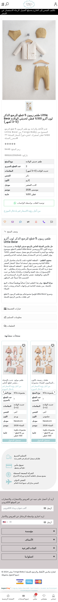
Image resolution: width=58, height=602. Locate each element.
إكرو (28, 180)
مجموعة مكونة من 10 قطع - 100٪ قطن (20, 432)
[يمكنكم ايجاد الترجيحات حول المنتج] (52, 222)
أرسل (49, 508)
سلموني (17, 416)
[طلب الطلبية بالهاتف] (44, 222)
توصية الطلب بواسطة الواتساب (30, 202)
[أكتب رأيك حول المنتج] (21, 222)
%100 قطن (31, 194)
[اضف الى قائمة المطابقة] (29, 222)
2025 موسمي (32, 189)
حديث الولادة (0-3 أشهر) (37, 170)
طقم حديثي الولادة (34, 161)
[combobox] (5, 522)
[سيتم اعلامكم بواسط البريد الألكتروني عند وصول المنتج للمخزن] (36, 222)
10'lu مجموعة (19, 392)
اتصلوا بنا (29, 556)
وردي (46, 416)
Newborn (18, 421)
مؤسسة (29, 531)
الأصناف (29, 539)
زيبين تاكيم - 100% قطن (49, 431)
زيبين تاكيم (48, 392)
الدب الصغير (31, 184)
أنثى (15, 412)
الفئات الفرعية (29, 548)
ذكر (27, 175)
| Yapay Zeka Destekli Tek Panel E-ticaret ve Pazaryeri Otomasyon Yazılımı (29, 589)
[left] (3, 392)
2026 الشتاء (19, 425)
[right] (54, 392)
